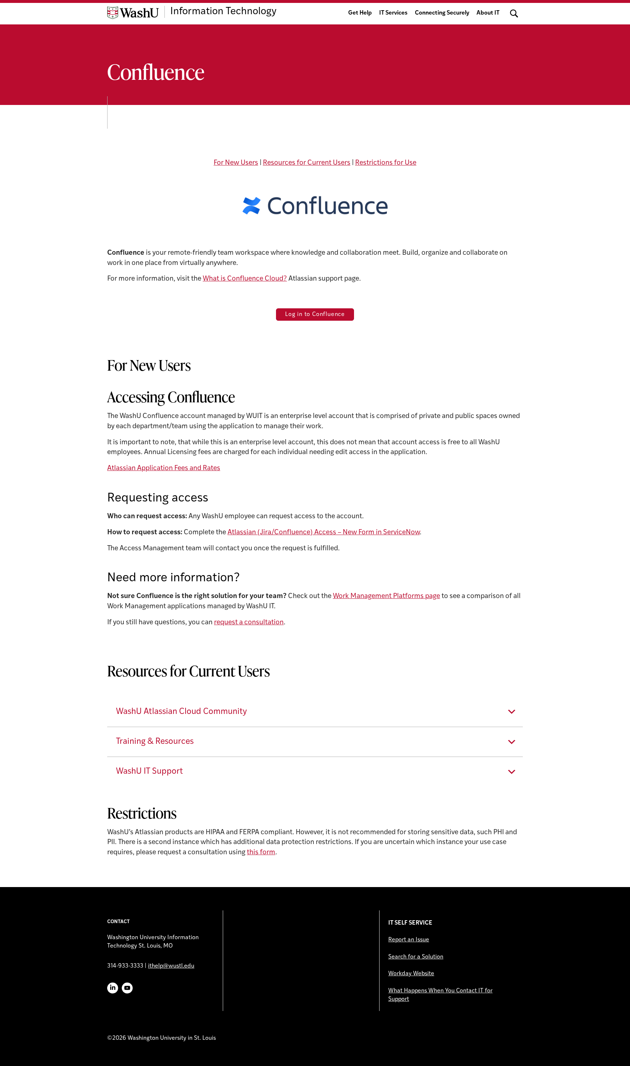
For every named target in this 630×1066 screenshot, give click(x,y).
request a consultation (249, 622)
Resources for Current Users (306, 163)
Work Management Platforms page (386, 596)
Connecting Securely (442, 13)
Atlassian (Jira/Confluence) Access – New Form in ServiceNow (324, 532)
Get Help (360, 13)
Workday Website (411, 974)
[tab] (315, 712)
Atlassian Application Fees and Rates (163, 468)
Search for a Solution (415, 957)
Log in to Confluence (315, 314)
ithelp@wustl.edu (171, 966)
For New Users (236, 163)
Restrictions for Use (385, 163)
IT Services (393, 13)
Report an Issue (408, 940)
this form (261, 852)
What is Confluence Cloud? (245, 279)
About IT (488, 13)
